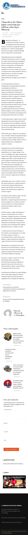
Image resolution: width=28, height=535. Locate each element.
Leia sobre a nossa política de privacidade (13, 518)
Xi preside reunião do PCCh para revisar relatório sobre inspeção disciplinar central (18, 384)
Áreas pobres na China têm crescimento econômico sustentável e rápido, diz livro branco (14, 289)
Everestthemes (8, 533)
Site (5, 440)
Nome (6, 423)
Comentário (8, 409)
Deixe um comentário (7, 36)
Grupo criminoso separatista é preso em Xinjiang (13, 300)
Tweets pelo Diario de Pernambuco (13, 464)
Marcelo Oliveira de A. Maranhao (12, 34)
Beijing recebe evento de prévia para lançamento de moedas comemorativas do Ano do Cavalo (18, 338)
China (2, 18)
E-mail (6, 432)
